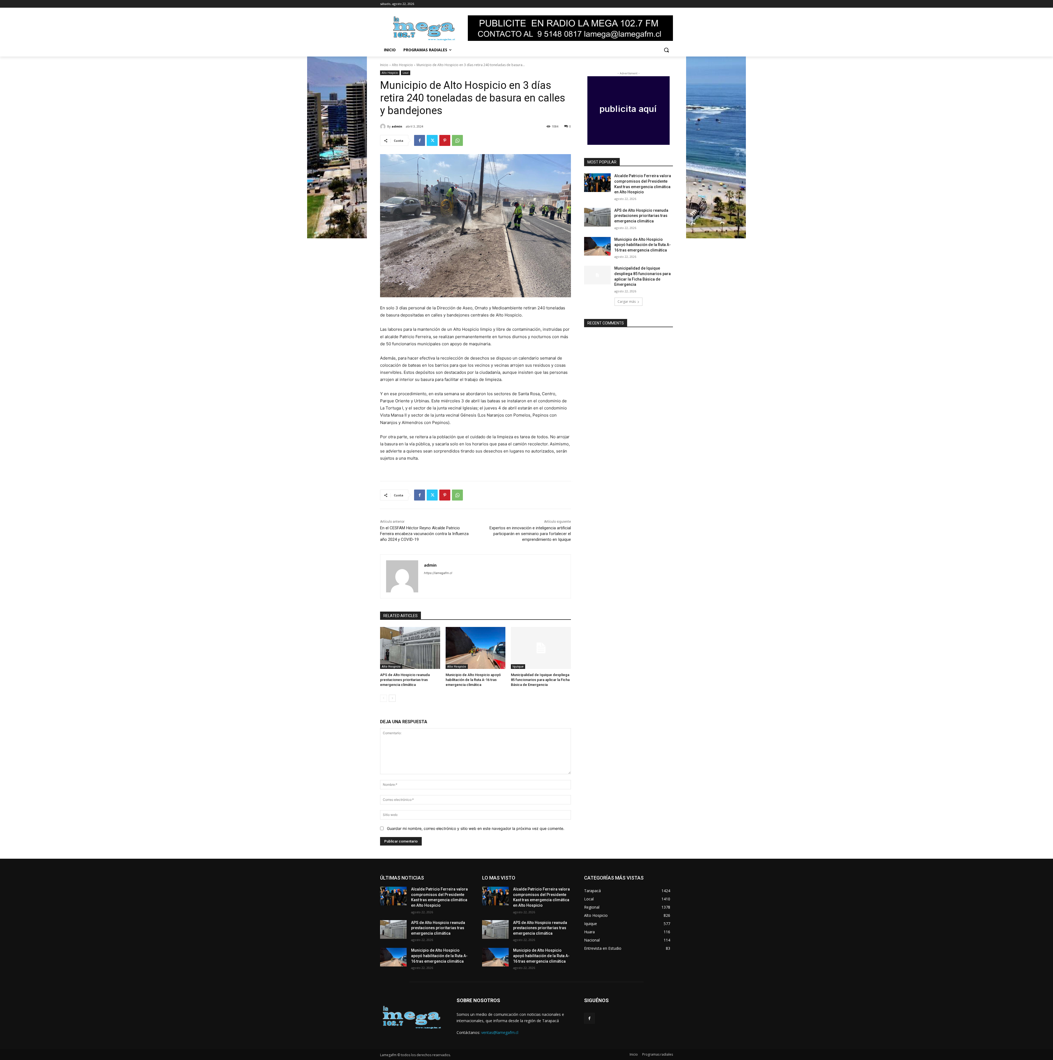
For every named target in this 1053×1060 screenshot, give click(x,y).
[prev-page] (383, 698)
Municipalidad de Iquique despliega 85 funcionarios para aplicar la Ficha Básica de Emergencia (540, 680)
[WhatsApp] (457, 140)
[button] (666, 49)
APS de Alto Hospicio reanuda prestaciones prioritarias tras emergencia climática (405, 680)
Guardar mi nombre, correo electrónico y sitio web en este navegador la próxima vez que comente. (475, 828)
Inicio (384, 65)
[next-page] (392, 698)
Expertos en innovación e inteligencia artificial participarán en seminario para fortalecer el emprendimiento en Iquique (530, 533)
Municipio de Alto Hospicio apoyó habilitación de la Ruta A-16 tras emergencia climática (473, 680)
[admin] (383, 126)
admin (397, 126)
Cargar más (627, 301)
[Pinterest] (444, 140)
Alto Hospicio (402, 65)
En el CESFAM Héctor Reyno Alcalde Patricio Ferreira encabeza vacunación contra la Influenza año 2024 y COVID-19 (424, 533)
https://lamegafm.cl (438, 573)
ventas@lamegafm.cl (499, 1032)
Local (406, 73)
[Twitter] (432, 140)
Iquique (518, 666)
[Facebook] (419, 140)
